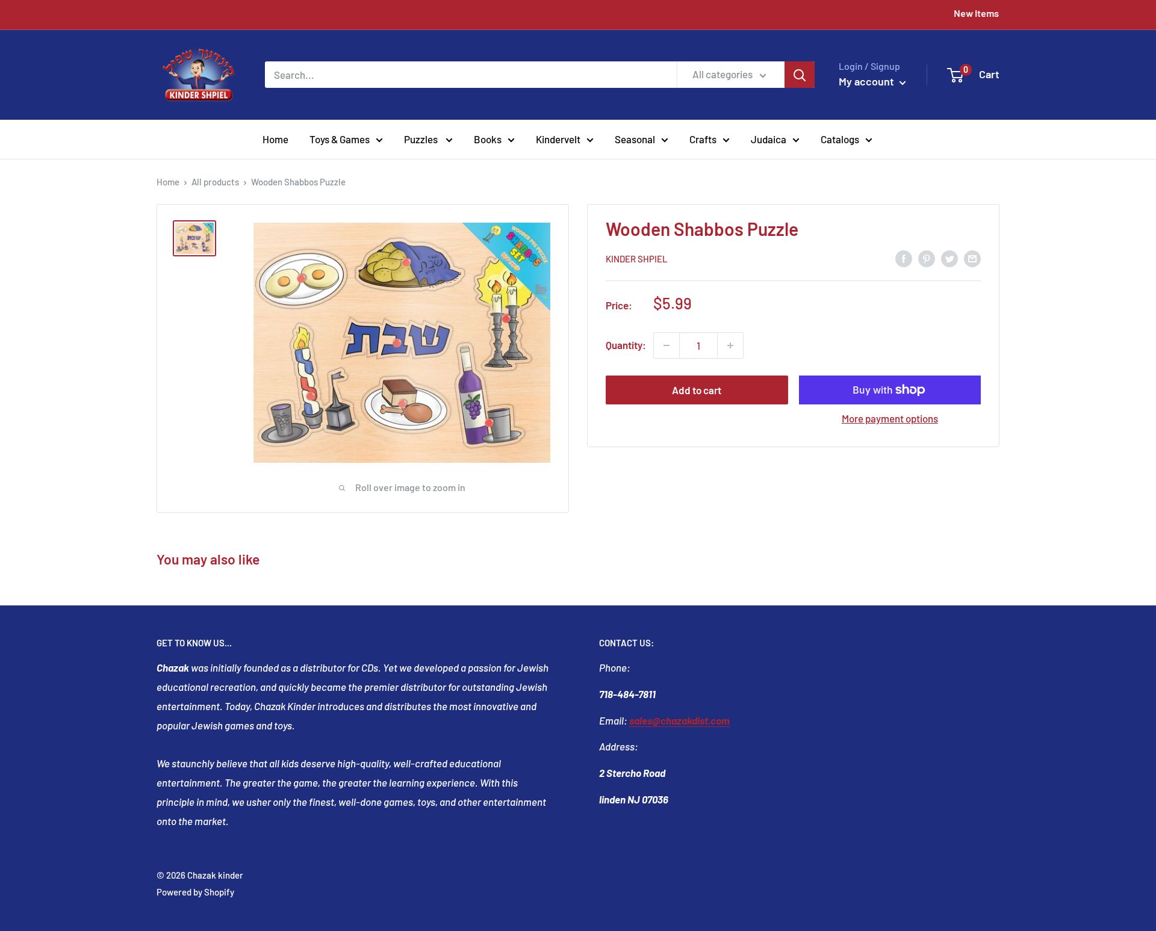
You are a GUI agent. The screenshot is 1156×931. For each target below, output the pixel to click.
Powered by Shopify (195, 891)
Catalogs (840, 138)
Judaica (768, 138)
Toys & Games (339, 138)
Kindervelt (558, 138)
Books (488, 138)
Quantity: (626, 345)
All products (215, 181)
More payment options (890, 418)
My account (868, 81)
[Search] (800, 74)
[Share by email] (972, 257)
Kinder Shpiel (637, 258)
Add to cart (696, 390)
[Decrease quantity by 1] (666, 345)
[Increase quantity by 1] (730, 345)
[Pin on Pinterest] (926, 257)
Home (275, 138)
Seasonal (635, 138)
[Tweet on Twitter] (949, 257)
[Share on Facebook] (903, 257)
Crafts (702, 138)
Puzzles (422, 138)
